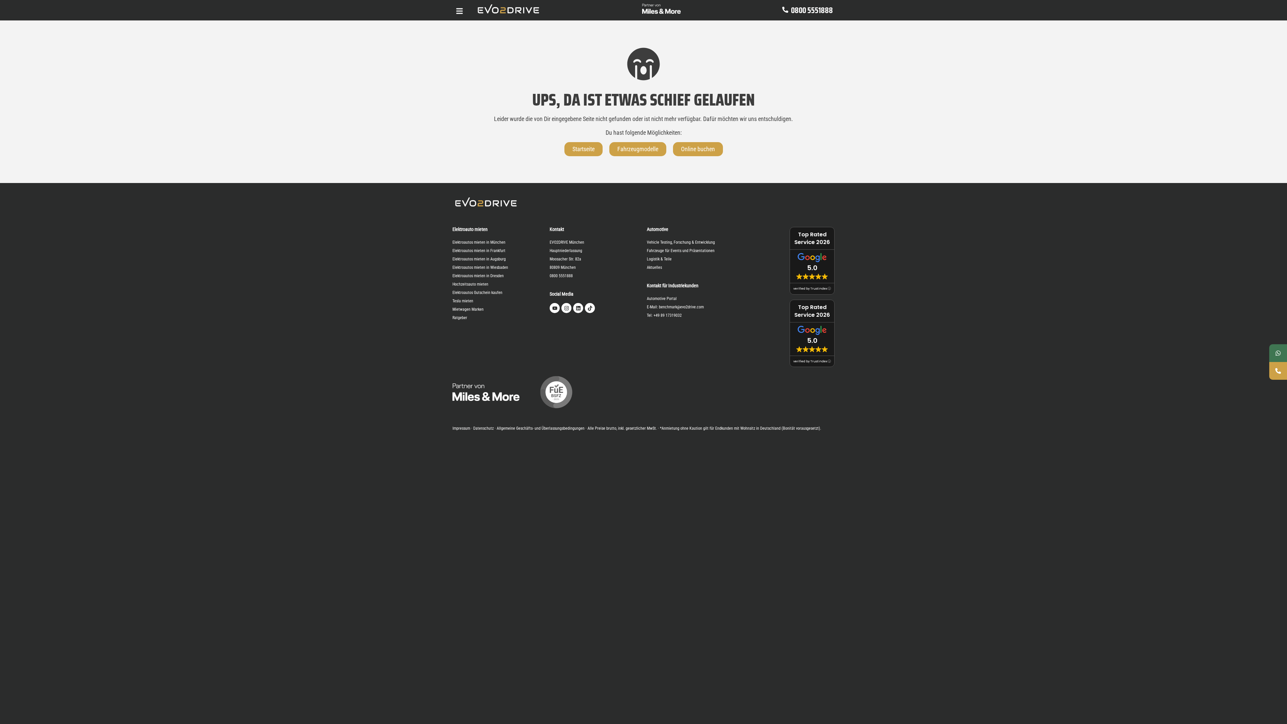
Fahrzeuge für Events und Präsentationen (681, 250)
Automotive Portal (662, 298)
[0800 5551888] (785, 10)
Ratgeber (459, 317)
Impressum (461, 428)
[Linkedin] (578, 308)
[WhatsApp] (1278, 353)
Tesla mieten (462, 301)
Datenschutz (483, 428)
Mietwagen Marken (468, 309)
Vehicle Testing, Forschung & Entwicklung (681, 242)
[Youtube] (555, 308)
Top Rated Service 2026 (812, 238)
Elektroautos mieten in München (478, 242)
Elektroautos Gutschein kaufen (477, 292)
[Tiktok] (590, 308)
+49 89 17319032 (668, 315)
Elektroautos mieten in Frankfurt (478, 250)
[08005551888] (1278, 371)
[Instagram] (566, 308)
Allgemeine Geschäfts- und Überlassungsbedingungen (541, 428)
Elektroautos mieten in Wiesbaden (480, 267)
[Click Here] (459, 10)
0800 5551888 (812, 10)
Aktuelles (654, 267)
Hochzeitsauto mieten (470, 284)
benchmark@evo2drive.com (681, 307)
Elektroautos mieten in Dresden (478, 276)
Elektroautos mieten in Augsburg (479, 259)
